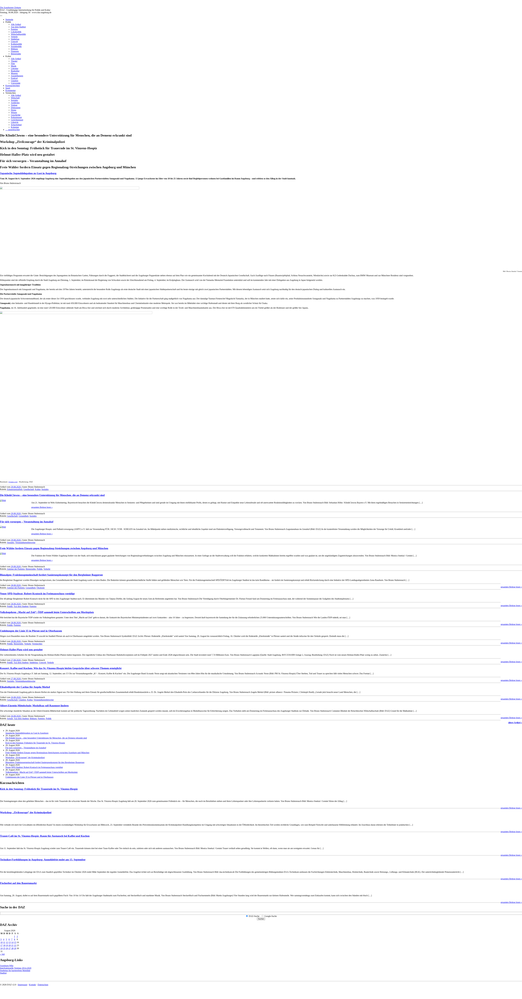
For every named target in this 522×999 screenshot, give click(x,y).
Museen (14, 73)
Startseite (9, 19)
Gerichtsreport (17, 120)
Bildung (14, 49)
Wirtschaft (15, 98)
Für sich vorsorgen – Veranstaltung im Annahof (26, 521)
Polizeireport (16, 117)
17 (1, 945)
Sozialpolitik (16, 46)
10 (1, 942)
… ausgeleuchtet (12, 129)
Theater (14, 61)
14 (12, 942)
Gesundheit (23, 516)
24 (1, 948)
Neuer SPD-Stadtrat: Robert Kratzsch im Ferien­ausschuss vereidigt (37, 593)
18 (4, 945)
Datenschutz (43, 985)
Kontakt (32, 985)
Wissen (14, 112)
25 (4, 948)
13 (10, 942)
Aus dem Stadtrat (18, 27)
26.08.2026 (16, 697)
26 (7, 948)
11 (4, 942)
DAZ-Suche (254, 916)
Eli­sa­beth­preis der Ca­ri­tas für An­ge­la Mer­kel (25, 687)
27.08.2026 (16, 660)
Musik (13, 66)
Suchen (261, 919)
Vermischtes (37, 644)
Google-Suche (270, 916)
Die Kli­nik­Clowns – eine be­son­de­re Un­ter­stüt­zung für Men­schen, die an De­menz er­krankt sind (52, 495)
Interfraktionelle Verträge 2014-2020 (15, 968)
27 (10, 948)
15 (15, 942)
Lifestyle (14, 122)
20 (10, 945)
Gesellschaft (28, 489)
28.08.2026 (16, 585)
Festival (14, 78)
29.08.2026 (16, 487)
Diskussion (15, 107)
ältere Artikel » (515, 722)
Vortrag (14, 105)
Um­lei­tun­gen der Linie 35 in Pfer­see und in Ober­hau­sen (31, 630)
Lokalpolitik (16, 32)
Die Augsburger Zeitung (10, 7)
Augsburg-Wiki (6, 965)
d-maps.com (13, 482)
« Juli (2, 954)
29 (15, 948)
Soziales (14, 100)
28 (12, 948)
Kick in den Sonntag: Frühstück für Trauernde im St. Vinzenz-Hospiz (35, 743)
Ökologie (41, 588)
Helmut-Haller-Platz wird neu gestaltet (21, 649)
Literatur (14, 68)
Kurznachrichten (12, 85)
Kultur (37, 489)
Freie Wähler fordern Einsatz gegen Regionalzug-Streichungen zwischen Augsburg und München (54, 548)
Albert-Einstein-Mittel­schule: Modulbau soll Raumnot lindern (34, 705)
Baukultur (15, 71)
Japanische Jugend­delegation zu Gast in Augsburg (28, 173)
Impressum (22, 985)
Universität (15, 83)
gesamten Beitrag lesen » (42, 507)
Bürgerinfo (18, 644)
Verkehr (14, 36)
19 (7, 945)
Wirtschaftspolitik (18, 34)
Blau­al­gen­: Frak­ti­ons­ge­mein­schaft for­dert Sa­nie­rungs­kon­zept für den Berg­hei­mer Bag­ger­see (51, 574)
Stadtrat (3, 973)
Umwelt (14, 41)
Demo (13, 110)
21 (12, 945)
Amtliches (15, 103)
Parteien (14, 29)
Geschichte (15, 115)
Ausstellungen (17, 76)
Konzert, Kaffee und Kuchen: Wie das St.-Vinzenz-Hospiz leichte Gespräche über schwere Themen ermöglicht (61, 668)
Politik (39, 569)
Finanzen (15, 51)
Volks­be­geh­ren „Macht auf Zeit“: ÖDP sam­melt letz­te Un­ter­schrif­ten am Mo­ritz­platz (47, 612)
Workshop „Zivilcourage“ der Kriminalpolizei (25, 757)
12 (7, 942)
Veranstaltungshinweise (25, 542)
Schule (10, 718)
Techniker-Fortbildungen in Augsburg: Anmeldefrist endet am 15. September (43, 859)
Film (13, 63)
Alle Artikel (16, 24)
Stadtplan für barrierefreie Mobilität (15, 970)
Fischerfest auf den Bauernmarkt (18, 883)
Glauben (14, 81)
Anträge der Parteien (16, 569)
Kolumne (15, 127)
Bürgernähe (16, 54)
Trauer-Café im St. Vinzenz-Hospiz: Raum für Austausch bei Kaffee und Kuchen (45, 836)
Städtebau (15, 39)
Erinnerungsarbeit (14, 489)
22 (15, 945)
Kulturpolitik (16, 44)
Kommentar (10, 90)
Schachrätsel (16, 125)
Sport (7, 88)
